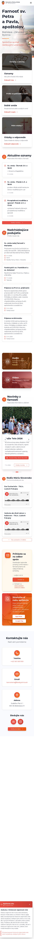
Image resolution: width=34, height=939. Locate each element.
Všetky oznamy (15, 222)
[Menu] (31, 3)
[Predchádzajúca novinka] (5, 439)
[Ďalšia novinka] (29, 439)
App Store (18, 616)
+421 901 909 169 (17, 661)
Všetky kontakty (16, 729)
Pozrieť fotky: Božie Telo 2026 (18, 458)
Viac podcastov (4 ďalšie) (18, 540)
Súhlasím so (19, 585)
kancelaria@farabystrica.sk (17, 682)
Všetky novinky (20, 465)
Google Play (19, 621)
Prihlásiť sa (21, 579)
